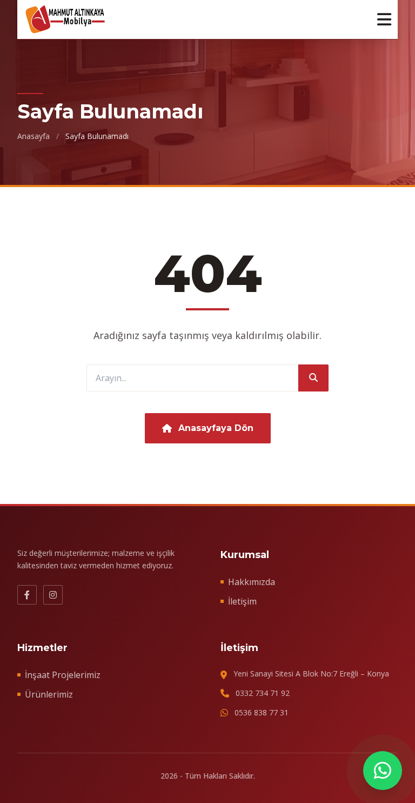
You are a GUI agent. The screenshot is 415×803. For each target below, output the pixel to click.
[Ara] (313, 377)
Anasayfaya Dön (215, 428)
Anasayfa (33, 136)
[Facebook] (27, 595)
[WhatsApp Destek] (382, 770)
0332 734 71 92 (263, 693)
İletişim (242, 601)
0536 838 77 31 (262, 712)
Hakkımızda (251, 582)
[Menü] (384, 19)
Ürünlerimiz (49, 694)
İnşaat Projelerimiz (63, 675)
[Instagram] (53, 595)
